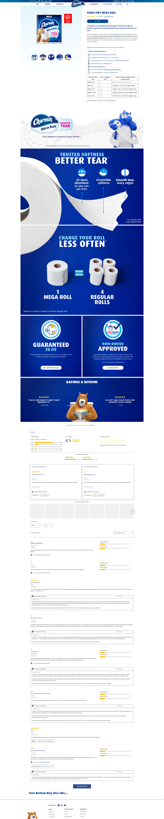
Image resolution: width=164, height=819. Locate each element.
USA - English (131, 1)
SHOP (50, 809)
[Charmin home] (78, 4)
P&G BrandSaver (68, 816)
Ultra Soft (51, 812)
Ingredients (83, 814)
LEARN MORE (113, 368)
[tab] (34, 57)
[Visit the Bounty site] (39, 1)
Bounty (66, 811)
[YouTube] (65, 805)
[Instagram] (62, 805)
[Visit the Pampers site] (45, 1)
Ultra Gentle (51, 817)
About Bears (83, 811)
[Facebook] (59, 805)
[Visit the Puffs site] (42, 1)
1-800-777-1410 (124, 1)
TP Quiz (82, 816)
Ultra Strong (51, 814)
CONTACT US (116, 1)
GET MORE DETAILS (51, 368)
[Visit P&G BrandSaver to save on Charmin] (50, 1)
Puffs (65, 814)
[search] (127, 4)
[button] (37, 4)
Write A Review (108, 16)
